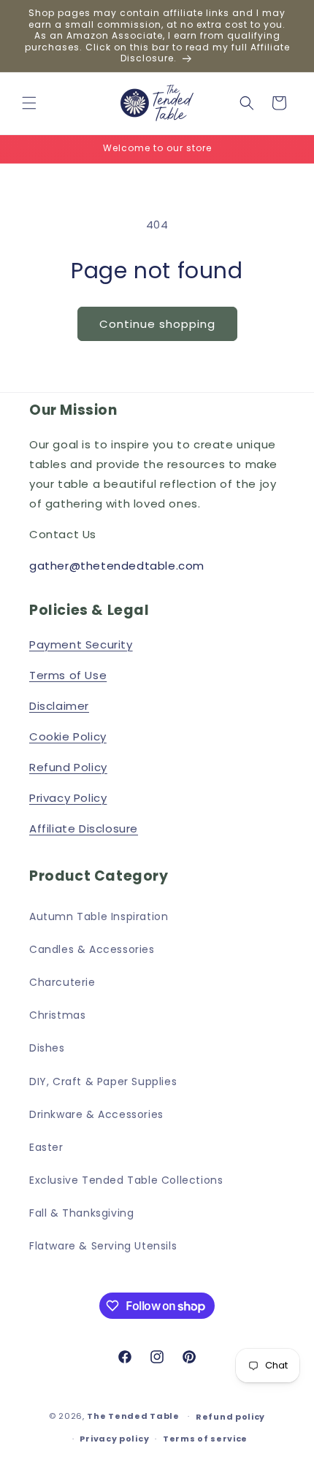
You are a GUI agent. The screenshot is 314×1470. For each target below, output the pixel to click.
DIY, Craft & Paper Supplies (103, 1081)
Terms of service (205, 1438)
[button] (29, 103)
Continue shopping (157, 324)
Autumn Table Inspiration (98, 916)
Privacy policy (114, 1438)
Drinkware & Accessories (96, 1114)
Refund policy (230, 1417)
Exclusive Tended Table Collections (126, 1180)
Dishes (47, 1048)
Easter (46, 1147)
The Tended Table (133, 1416)
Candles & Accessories (92, 949)
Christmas (57, 1015)
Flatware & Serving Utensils (103, 1246)
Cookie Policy (68, 736)
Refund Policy (68, 767)
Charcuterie (62, 982)
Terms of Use (68, 675)
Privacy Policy (68, 797)
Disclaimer (59, 705)
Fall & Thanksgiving (81, 1213)
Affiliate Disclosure (83, 828)
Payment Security (81, 644)
